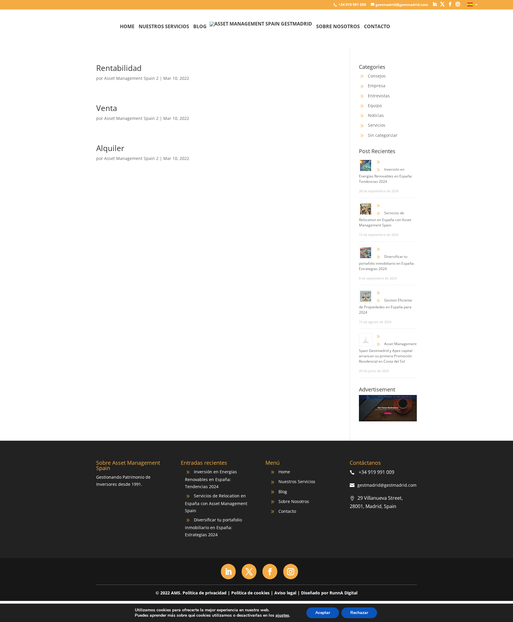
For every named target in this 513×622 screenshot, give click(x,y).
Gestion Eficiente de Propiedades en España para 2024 (385, 306)
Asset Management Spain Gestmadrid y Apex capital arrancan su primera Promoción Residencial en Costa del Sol (388, 352)
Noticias (376, 115)
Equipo (375, 105)
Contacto (377, 27)
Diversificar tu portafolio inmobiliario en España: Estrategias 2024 (386, 262)
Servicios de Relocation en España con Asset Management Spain (385, 219)
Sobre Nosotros (338, 27)
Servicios (376, 125)
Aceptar (322, 612)
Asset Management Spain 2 (131, 78)
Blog (200, 27)
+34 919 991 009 (352, 4)
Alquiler (110, 148)
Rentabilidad (119, 68)
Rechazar (359, 612)
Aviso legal (285, 593)
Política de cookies (250, 593)
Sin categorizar (383, 135)
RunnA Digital (343, 593)
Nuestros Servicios (164, 27)
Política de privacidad (205, 593)
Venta (106, 108)
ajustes (282, 615)
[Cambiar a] (473, 6)
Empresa (376, 85)
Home (127, 27)
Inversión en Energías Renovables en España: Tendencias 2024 (385, 175)
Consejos (377, 76)
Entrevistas (379, 96)
